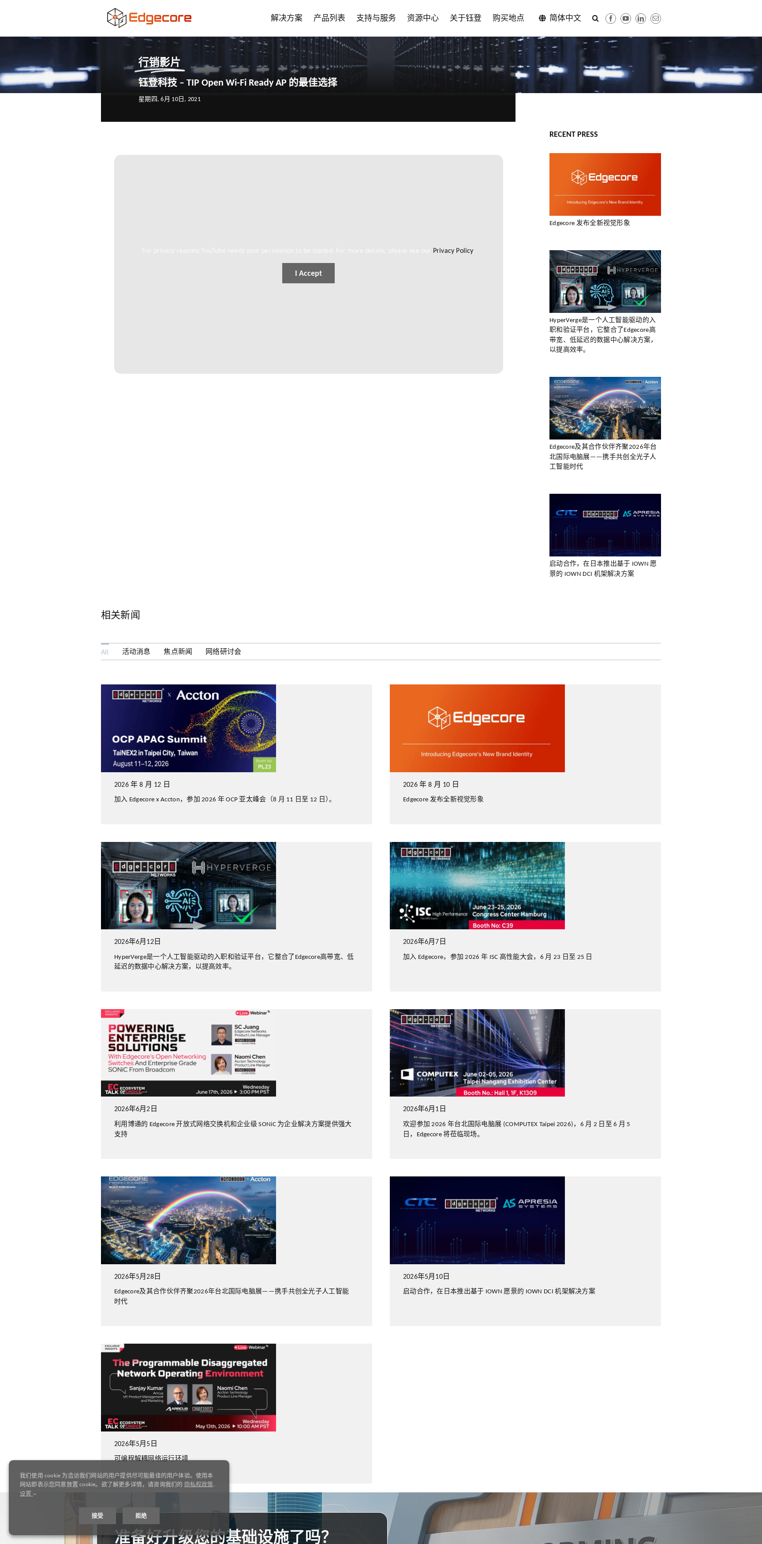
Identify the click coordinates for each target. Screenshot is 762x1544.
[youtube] (625, 18)
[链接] (640, 18)
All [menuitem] (105, 652)
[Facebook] (610, 18)
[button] (595, 18)
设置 (26, 1493)
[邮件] (655, 18)
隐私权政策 (198, 1484)
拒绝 (141, 1515)
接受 (97, 1515)
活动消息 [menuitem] (136, 651)
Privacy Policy (453, 250)
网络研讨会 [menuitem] (223, 651)
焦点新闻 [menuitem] (178, 651)
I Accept (308, 273)
